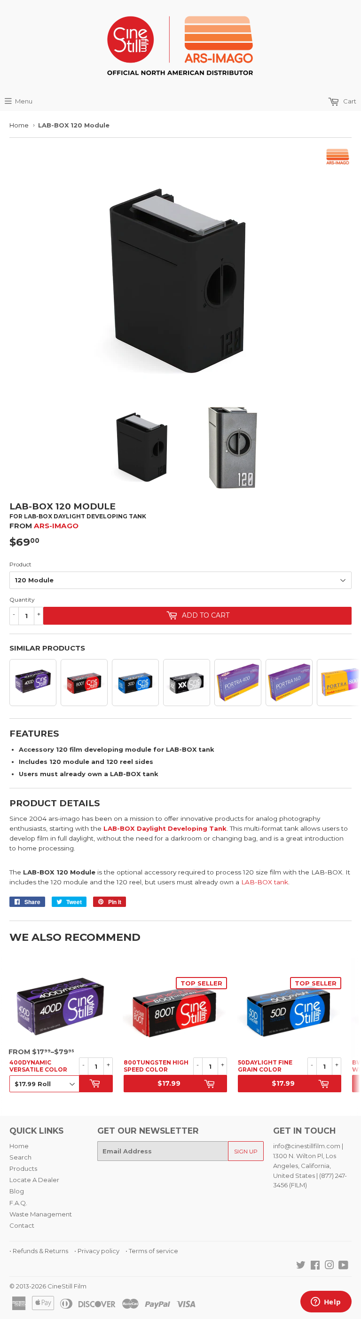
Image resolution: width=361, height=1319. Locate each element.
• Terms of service (152, 1251)
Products (23, 1168)
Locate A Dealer (34, 1180)
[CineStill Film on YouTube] (343, 1266)
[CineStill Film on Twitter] (301, 1266)
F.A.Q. (18, 1203)
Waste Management (40, 1214)
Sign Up (246, 1151)
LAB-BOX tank (264, 882)
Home (19, 125)
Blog (16, 1191)
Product (20, 564)
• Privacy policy (96, 1251)
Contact (21, 1225)
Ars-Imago (56, 525)
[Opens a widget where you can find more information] (326, 1302)
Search (20, 1157)
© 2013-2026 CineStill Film (47, 1286)
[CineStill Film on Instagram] (329, 1266)
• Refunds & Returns (38, 1251)
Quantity (22, 599)
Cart (349, 101)
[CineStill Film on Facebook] (315, 1266)
